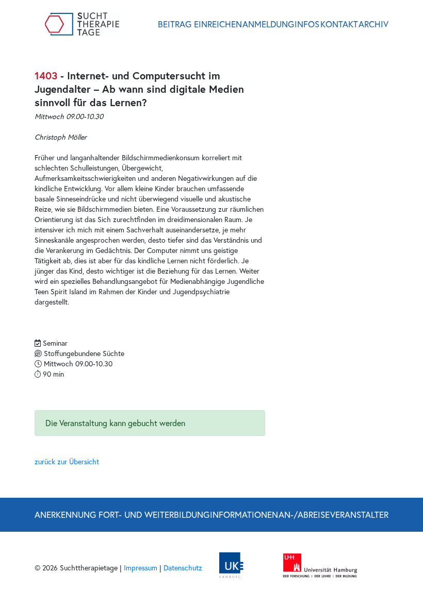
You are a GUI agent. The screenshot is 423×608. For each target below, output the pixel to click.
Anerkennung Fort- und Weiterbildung (122, 514)
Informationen (244, 514)
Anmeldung (268, 24)
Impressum (140, 567)
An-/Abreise (304, 514)
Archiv (373, 24)
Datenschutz (183, 567)
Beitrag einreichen (200, 24)
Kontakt (339, 24)
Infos (307, 24)
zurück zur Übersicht (67, 461)
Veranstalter (359, 514)
